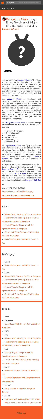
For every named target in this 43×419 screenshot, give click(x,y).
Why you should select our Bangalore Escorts (23, 403)
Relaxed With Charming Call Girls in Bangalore (23, 214)
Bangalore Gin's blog (10, 29)
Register (10, 9)
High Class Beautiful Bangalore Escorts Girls (22, 399)
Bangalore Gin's (17, 19)
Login (3, 9)
